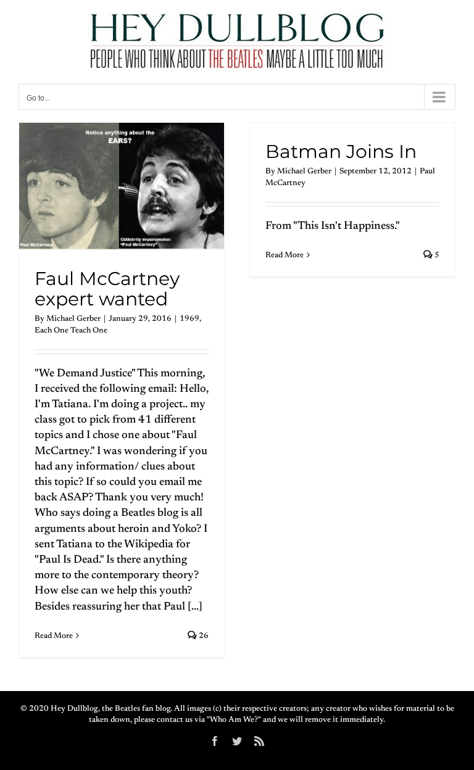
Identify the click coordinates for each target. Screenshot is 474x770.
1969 (189, 319)
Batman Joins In (341, 151)
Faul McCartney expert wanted (107, 289)
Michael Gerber (73, 319)
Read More (54, 636)
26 (203, 636)
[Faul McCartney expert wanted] (121, 186)
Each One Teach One (71, 330)
